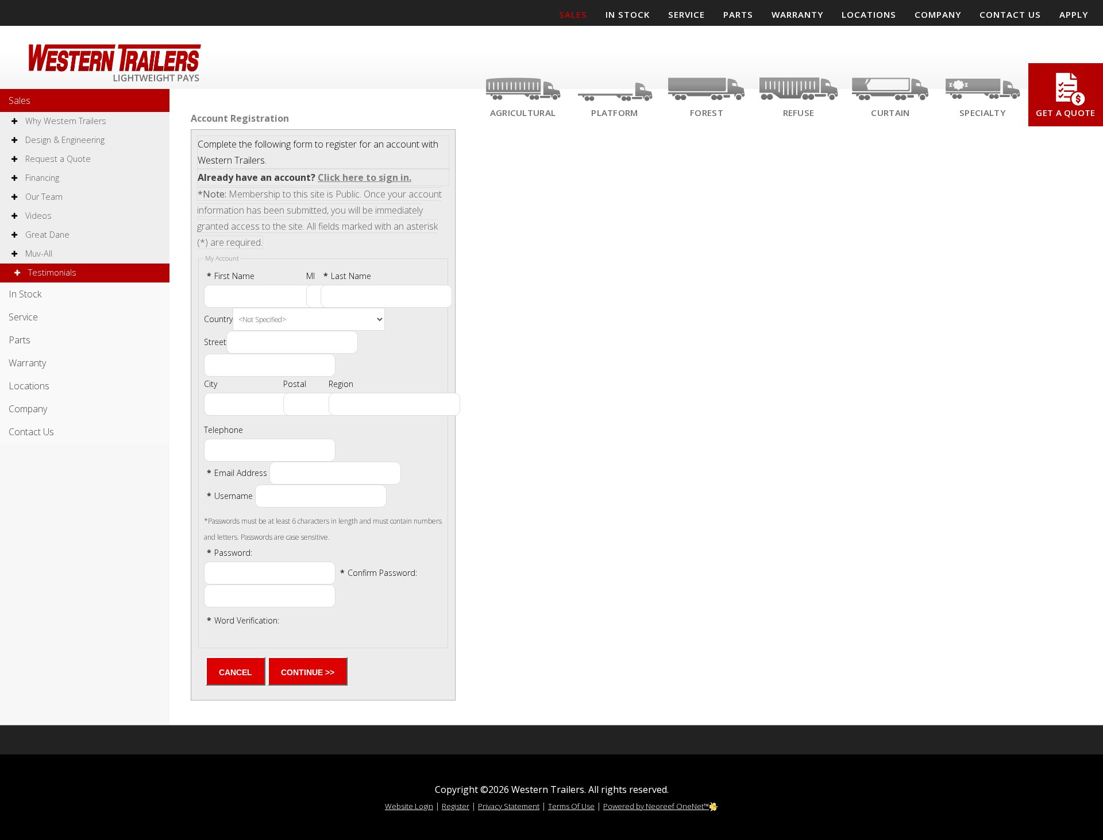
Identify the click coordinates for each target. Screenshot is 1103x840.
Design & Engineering (64, 139)
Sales (19, 100)
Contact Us (31, 431)
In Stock (25, 294)
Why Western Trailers (64, 120)
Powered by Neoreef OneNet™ (656, 806)
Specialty (982, 112)
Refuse (799, 112)
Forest (706, 112)
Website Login (409, 806)
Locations (29, 386)
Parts (19, 340)
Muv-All (37, 253)
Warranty (27, 363)
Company (28, 408)
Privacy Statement (508, 806)
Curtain (890, 112)
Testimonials (51, 272)
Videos (37, 215)
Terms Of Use (571, 806)
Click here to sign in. (364, 177)
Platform (614, 112)
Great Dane (46, 234)
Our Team (43, 196)
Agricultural (523, 112)
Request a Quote (57, 158)
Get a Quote (1065, 112)
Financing (41, 177)
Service (23, 317)
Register (455, 806)
